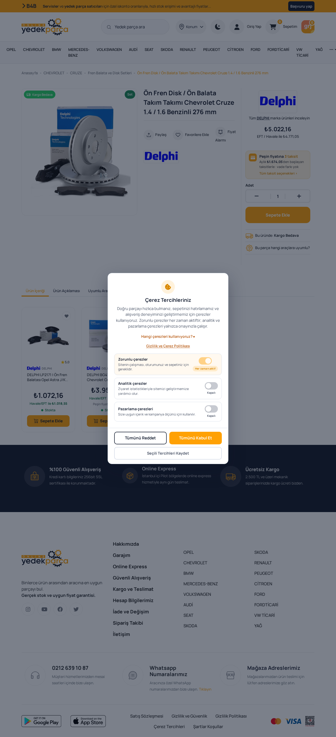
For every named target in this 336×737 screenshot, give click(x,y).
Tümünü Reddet (140, 438)
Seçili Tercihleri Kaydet (168, 453)
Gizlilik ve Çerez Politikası (168, 346)
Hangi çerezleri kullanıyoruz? (167, 336)
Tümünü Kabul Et (195, 438)
